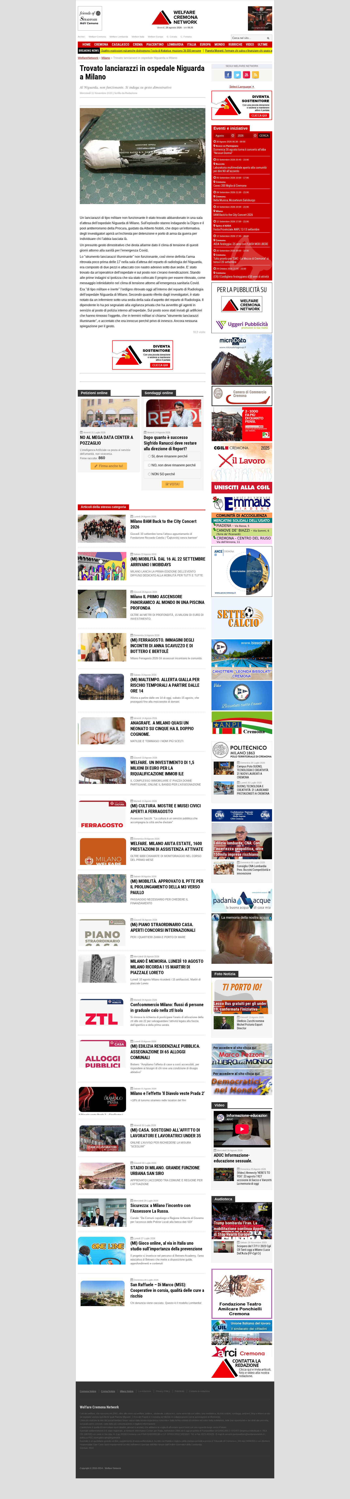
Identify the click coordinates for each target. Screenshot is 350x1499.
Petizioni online (94, 393)
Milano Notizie (126, 1391)
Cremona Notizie (88, 1391)
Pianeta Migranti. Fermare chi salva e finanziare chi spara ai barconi (197, 50)
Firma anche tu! (110, 466)
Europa (205, 44)
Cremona (101, 44)
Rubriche (235, 44)
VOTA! (174, 484)
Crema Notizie (108, 1391)
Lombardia (175, 44)
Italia (191, 44)
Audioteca (223, 1199)
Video (250, 44)
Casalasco (120, 44)
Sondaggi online (159, 393)
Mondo (219, 44)
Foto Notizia (224, 974)
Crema (138, 44)
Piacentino (155, 44)
